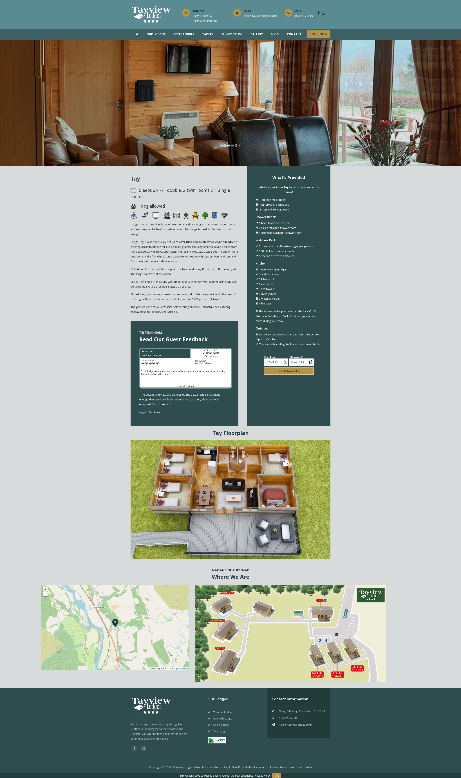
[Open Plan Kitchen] (167, 215)
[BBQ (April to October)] (186, 215)
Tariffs (207, 34)
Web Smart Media (301, 767)
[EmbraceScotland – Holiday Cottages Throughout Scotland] (217, 740)
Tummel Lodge (222, 712)
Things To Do (232, 34)
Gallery (256, 34)
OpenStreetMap (182, 668)
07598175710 (288, 718)
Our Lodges (156, 34)
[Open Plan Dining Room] (176, 215)
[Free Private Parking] (214, 215)
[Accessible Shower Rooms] (146, 215)
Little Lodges (183, 34)
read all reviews (186, 386)
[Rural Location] (205, 215)
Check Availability (289, 371)
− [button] (45, 594)
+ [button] (45, 589)
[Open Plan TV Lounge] (157, 215)
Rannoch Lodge (222, 718)
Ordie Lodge (221, 725)
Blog (275, 34)
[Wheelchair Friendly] (135, 215)
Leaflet (152, 668)
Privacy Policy (278, 767)
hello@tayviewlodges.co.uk (295, 724)
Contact (294, 34)
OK (277, 775)
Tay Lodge (220, 731)
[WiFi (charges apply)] (224, 215)
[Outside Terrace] (195, 215)
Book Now (318, 34)
